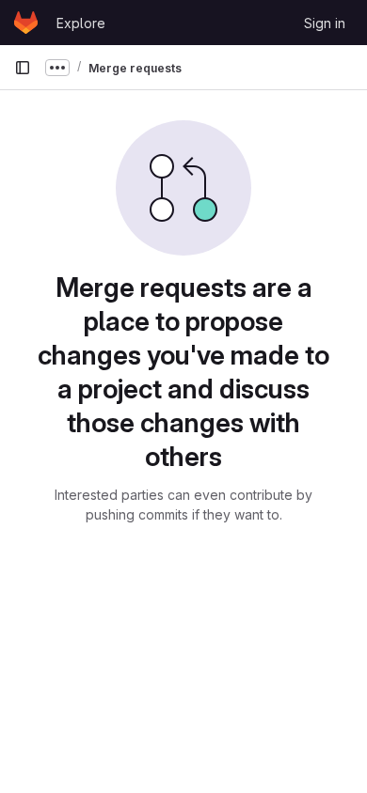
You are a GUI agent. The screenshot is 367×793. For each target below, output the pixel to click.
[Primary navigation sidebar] (23, 68)
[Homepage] (25, 23)
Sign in (324, 23)
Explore (80, 23)
